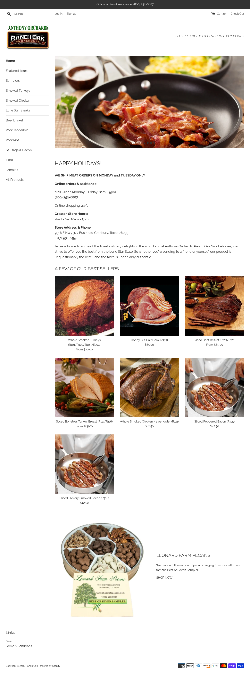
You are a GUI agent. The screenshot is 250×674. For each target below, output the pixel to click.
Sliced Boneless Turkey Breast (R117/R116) (84, 421)
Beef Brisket (14, 120)
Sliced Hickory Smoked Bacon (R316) (84, 498)
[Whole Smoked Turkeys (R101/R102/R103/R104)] (84, 306)
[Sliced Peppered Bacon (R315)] (214, 387)
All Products (15, 180)
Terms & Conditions (19, 646)
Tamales (12, 170)
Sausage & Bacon (19, 150)
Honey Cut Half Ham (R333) (149, 340)
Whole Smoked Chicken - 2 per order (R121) (149, 421)
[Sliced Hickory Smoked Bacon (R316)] (84, 464)
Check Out (237, 13)
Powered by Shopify (49, 666)
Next (235, 102)
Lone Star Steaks (18, 110)
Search (10, 641)
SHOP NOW (164, 577)
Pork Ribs (12, 140)
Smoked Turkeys (18, 90)
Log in (58, 13)
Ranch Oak (32, 666)
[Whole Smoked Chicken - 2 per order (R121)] (149, 387)
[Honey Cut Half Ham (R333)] (149, 306)
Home (10, 61)
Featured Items (17, 71)
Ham (9, 160)
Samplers (13, 80)
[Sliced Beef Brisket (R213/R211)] (214, 306)
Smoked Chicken (18, 100)
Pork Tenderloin (17, 130)
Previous (63, 102)
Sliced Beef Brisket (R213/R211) (214, 340)
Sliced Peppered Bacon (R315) (214, 421)
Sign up (71, 13)
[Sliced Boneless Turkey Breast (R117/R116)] (84, 387)
